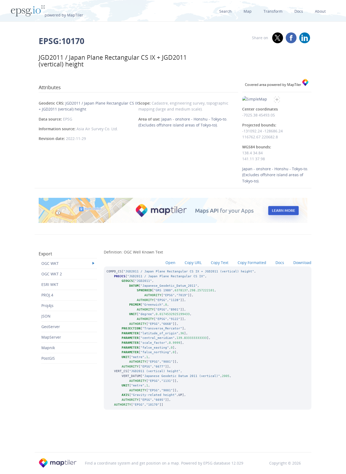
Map (248, 11)
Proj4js (47, 305)
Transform (273, 11)
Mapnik (48, 347)
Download (302, 262)
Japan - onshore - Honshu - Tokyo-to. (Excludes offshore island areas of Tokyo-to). (275, 174)
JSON (46, 316)
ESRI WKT (49, 284)
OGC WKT (50, 263)
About (320, 11)
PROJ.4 (47, 295)
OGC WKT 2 (51, 273)
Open (170, 262)
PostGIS (48, 358)
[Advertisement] (173, 438)
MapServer (51, 337)
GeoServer (50, 326)
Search (225, 11)
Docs (298, 11)
